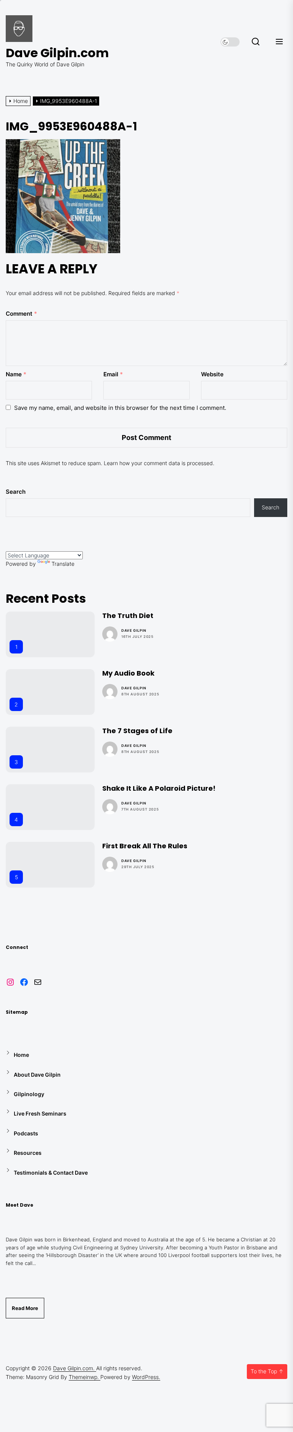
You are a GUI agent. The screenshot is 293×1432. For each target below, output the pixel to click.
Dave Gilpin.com (57, 53)
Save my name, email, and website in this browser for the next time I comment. (120, 407)
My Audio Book (128, 673)
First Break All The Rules (144, 846)
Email (113, 374)
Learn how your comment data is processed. (159, 463)
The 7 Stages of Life (137, 730)
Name (16, 374)
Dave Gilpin (133, 630)
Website (212, 374)
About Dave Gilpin (37, 1074)
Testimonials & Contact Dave (51, 1172)
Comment (21, 313)
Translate (63, 563)
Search (16, 491)
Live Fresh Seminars (40, 1113)
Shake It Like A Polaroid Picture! (159, 788)
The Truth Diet (127, 615)
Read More (25, 1308)
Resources (28, 1152)
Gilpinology (29, 1094)
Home (21, 1055)
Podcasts (26, 1133)
